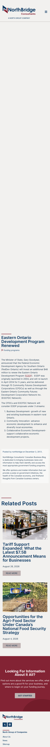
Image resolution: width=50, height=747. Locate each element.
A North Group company (19, 18)
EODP (28, 375)
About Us (6, 736)
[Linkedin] (10, 724)
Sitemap (6, 744)
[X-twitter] (5, 724)
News (5, 740)
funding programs (11, 350)
